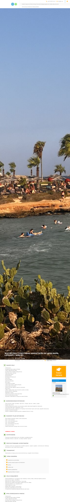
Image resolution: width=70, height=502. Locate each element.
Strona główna (17, 360)
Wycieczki (57, 4)
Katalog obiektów (36, 6)
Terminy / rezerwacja (59, 373)
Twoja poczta (27, 4)
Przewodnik (38, 4)
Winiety (31, 4)
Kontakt (23, 4)
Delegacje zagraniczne (45, 4)
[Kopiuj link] (53, 395)
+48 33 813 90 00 (51, 1)
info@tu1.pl (60, 1)
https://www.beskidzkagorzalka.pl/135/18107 (60, 394)
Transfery (51, 4)
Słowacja (34, 4)
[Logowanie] (67, 1)
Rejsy (54, 4)
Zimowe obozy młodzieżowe (27, 6)
